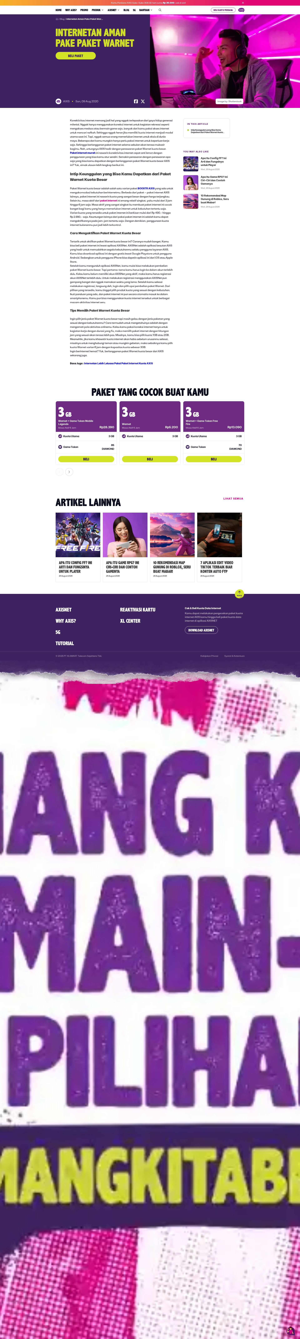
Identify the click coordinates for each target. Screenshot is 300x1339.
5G (58, 632)
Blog (62, 19)
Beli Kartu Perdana (223, 10)
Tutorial (65, 643)
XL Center (130, 621)
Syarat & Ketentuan (234, 656)
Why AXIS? (66, 621)
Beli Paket (75, 55)
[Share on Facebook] (136, 101)
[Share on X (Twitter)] (143, 101)
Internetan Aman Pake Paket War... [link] (84, 19)
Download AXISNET (201, 630)
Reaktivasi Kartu (137, 609)
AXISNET (64, 609)
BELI (86, 459)
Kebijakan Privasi (209, 656)
